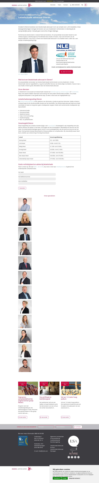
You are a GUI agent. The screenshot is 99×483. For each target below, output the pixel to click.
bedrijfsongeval (55, 92)
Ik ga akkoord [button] (57, 478)
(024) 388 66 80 (38, 447)
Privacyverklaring (55, 438)
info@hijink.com (61, 167)
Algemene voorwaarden (57, 436)
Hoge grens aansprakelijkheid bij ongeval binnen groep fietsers (25, 399)
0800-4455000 (76, 5)
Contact (65, 5)
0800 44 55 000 (39, 433)
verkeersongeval (65, 92)
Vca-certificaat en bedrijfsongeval (45, 398)
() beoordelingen (49, 1)
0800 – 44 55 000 (38, 167)
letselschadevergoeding (27, 101)
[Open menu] (85, 4)
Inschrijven (78, 426)
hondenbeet (74, 92)
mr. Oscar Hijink (22, 74)
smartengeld (51, 125)
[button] (66, 72)
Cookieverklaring (55, 440)
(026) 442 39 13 (38, 440)
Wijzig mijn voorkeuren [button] (74, 478)
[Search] (82, 4)
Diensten (52, 5)
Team (59, 5)
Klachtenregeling (55, 442)
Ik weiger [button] (64, 478)
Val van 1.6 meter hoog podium (69, 398)
